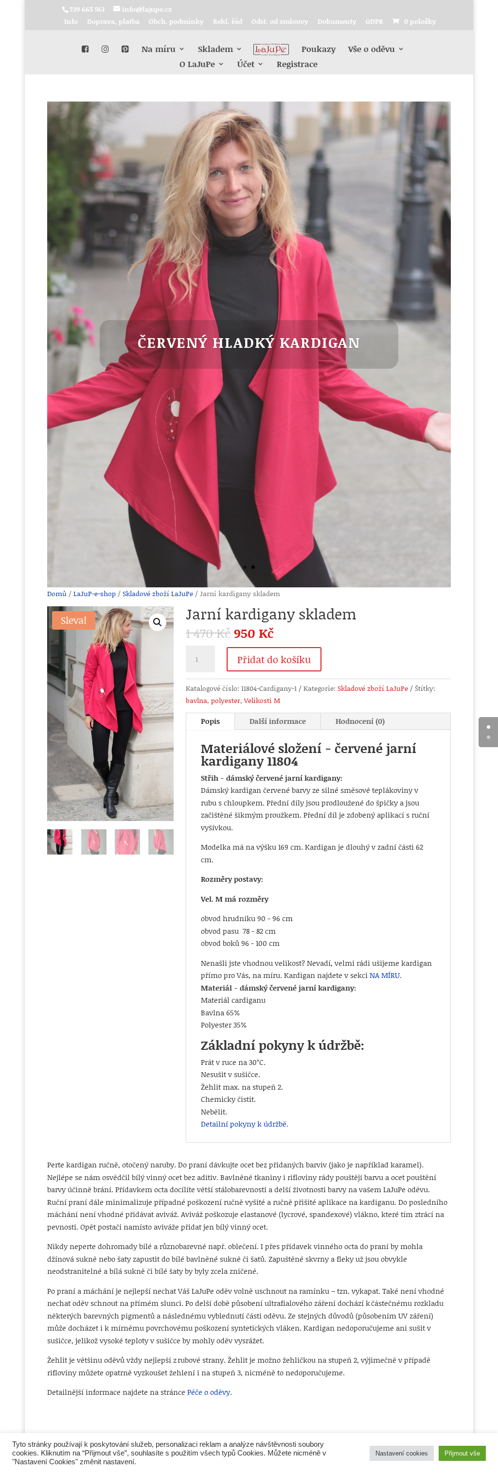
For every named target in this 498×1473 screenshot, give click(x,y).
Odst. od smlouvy (279, 22)
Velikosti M (262, 700)
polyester (225, 700)
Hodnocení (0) (360, 721)
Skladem (215, 49)
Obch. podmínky (176, 22)
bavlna (196, 700)
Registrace (297, 64)
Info (71, 22)
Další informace (277, 721)
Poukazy (319, 49)
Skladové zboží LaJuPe (158, 593)
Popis (210, 721)
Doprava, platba (113, 22)
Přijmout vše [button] (462, 1453)
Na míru (159, 49)
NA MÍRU (385, 975)
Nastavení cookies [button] (401, 1453)
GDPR (374, 22)
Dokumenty (337, 22)
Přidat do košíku (274, 659)
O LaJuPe (197, 64)
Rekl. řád (227, 22)
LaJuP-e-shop (94, 593)
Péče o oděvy (208, 1392)
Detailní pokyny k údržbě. (244, 1123)
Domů (57, 593)
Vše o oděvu (371, 49)
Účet (245, 64)
